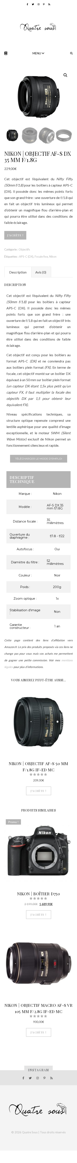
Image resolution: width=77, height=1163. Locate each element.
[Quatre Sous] (38, 27)
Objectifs (24, 249)
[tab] (17, 272)
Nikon (52, 256)
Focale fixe (41, 256)
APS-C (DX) (26, 256)
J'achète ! (15, 235)
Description (18, 272)
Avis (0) (40, 272)
